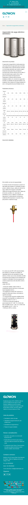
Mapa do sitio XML (20, 491)
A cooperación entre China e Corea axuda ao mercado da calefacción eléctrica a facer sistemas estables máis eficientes (14, 447)
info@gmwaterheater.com (17, 468)
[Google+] (9, 17)
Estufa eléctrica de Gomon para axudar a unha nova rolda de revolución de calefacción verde (14, 441)
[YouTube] (3, 17)
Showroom (14, 492)
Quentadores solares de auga (10, 418)
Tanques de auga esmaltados (10, 426)
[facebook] (6, 17)
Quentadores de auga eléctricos (11, 424)
